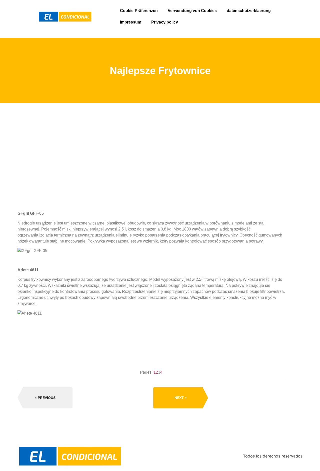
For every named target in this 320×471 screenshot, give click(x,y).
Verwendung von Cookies (192, 11)
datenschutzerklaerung (249, 11)
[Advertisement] (151, 177)
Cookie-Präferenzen (139, 11)
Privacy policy (164, 22)
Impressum (130, 22)
